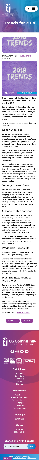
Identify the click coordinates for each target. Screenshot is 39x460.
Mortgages (19, 403)
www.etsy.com (23, 313)
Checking (19, 379)
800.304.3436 (19, 432)
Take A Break (25, 56)
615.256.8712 (19, 430)
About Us (20, 373)
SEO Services (32, 458)
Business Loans (19, 408)
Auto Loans (19, 395)
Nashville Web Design (19, 458)
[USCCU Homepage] (7, 8)
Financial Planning (19, 400)
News (19, 381)
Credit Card (20, 406)
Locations (19, 376)
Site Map (19, 384)
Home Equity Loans (19, 397)
